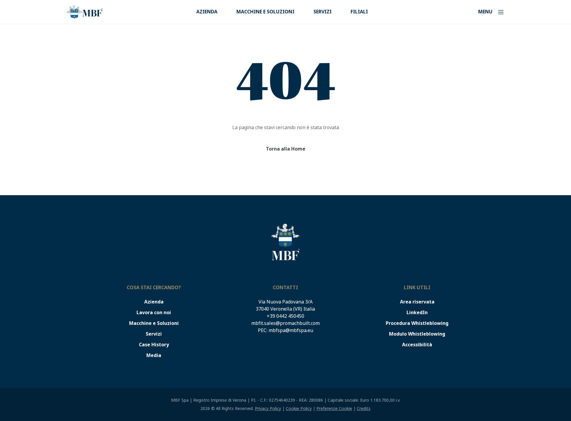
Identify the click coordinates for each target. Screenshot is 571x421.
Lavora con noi (154, 312)
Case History (154, 344)
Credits (364, 408)
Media (153, 355)
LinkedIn (417, 312)
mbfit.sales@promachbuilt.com (285, 323)
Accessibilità (417, 344)
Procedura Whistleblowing (417, 323)
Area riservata (417, 301)
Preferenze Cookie (334, 408)
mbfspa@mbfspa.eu (291, 330)
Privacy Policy (268, 408)
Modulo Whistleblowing (417, 334)
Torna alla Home (285, 148)
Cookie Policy (299, 408)
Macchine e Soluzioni (265, 11)
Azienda (206, 11)
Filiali (359, 11)
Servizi (322, 11)
